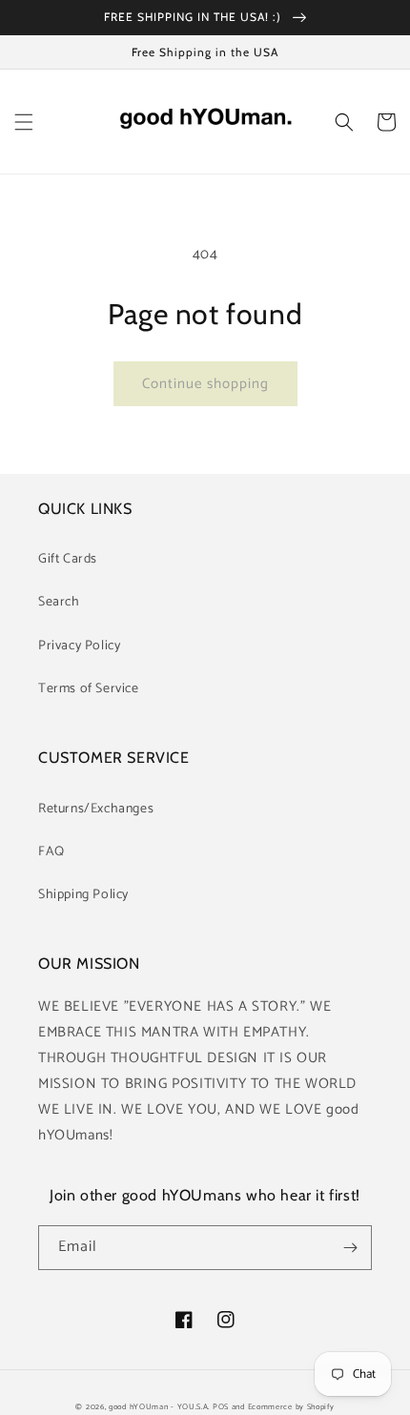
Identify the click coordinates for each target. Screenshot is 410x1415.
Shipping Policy (83, 895)
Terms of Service (88, 689)
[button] (24, 122)
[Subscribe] (350, 1247)
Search (59, 602)
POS (221, 1407)
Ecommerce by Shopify (291, 1407)
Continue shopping (205, 384)
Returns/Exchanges (96, 809)
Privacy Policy (79, 646)
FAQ (51, 852)
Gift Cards (67, 559)
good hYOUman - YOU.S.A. (159, 1407)
